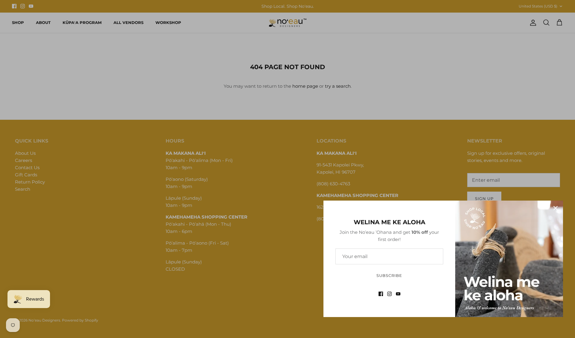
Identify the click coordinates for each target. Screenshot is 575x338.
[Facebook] (381, 294)
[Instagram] (389, 294)
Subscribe (389, 275)
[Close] (555, 208)
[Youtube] (398, 294)
